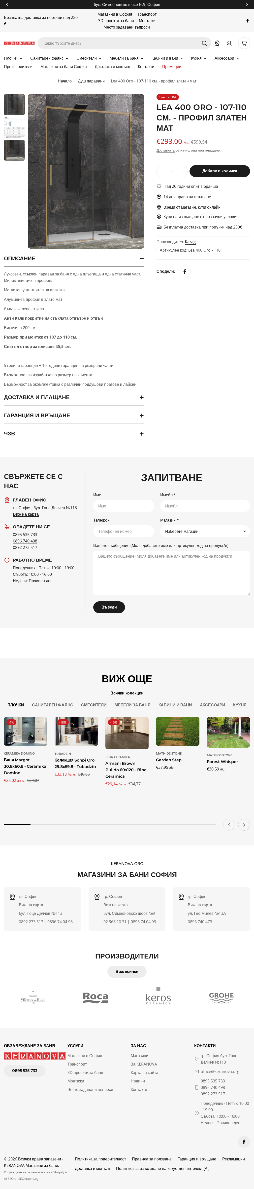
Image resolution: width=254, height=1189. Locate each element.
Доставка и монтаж (92, 1168)
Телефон (101, 520)
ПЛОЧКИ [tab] (15, 705)
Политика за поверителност (100, 1159)
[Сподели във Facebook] (185, 271)
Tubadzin (63, 753)
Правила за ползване (152, 1159)
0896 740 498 (25, 541)
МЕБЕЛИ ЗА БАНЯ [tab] (133, 705)
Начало (65, 81)
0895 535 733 (25, 534)
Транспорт (147, 14)
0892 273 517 (25, 547)
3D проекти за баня (116, 20)
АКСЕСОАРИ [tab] (212, 705)
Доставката (166, 150)
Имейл (168, 495)
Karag (190, 241)
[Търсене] (204, 43)
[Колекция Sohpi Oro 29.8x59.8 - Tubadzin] (76, 731)
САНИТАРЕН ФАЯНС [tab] (52, 705)
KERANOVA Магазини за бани (31, 1165)
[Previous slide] (229, 825)
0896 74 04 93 (143, 921)
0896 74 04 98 (60, 921)
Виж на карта (31, 905)
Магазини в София (114, 14)
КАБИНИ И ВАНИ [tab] (175, 705)
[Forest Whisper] (228, 732)
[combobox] (124, 43)
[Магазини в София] (217, 43)
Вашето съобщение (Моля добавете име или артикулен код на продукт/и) (160, 545)
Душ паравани (91, 81)
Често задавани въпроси (127, 27)
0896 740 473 (200, 921)
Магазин (169, 520)
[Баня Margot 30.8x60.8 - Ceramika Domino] (25, 731)
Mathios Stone (169, 753)
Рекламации (233, 1159)
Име (97, 495)
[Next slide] (244, 825)
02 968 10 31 (115, 921)
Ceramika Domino (19, 753)
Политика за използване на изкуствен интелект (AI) (163, 1168)
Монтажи (147, 20)
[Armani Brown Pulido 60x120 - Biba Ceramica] (127, 733)
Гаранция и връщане (197, 1159)
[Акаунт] (229, 43)
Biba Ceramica (117, 757)
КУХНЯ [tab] (240, 705)
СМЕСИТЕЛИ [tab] (94, 705)
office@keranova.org (220, 1071)
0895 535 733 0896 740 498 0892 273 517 (213, 1087)
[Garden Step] (177, 731)
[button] (7, 4)
